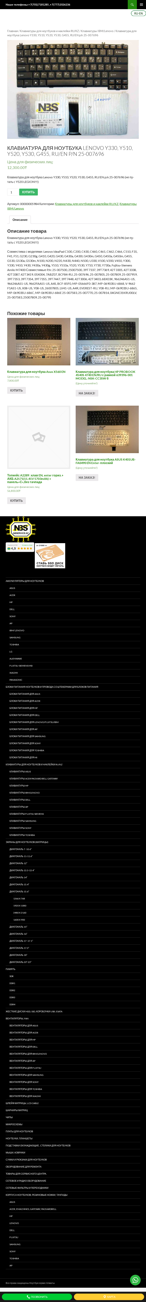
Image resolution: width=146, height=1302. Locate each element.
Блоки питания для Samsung (28, 736)
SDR (11, 976)
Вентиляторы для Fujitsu (25, 1067)
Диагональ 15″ (18, 926)
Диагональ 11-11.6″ (21, 856)
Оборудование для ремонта (23, 1166)
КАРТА (111, 1296)
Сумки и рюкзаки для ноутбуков (26, 1159)
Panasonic (16, 679)
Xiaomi (14, 672)
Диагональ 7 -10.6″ (21, 849)
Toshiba (14, 644)
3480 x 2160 (19, 912)
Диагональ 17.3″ (19, 948)
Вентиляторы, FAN (17, 1018)
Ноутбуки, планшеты (19, 1138)
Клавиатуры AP (19, 806)
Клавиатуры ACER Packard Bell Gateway (34, 778)
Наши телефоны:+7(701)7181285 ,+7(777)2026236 (38, 4)
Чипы (9, 1117)
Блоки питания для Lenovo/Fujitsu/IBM (34, 722)
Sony (13, 1251)
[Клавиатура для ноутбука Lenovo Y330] (73, 89)
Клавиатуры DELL (20, 799)
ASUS (12, 588)
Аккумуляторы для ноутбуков (25, 581)
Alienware (16, 658)
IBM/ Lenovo (17, 630)
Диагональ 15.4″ (19, 884)
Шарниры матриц (17, 1110)
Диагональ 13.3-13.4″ (22, 870)
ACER (12, 595)
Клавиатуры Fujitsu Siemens (27, 813)
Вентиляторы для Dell (24, 1046)
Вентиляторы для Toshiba (26, 1089)
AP (11, 623)
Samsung (15, 637)
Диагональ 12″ (18, 863)
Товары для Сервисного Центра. (26, 1173)
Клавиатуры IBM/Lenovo (97, 31)
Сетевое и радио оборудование (26, 1180)
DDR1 (12, 983)
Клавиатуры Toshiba (22, 835)
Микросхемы (14, 1124)
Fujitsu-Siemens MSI (21, 665)
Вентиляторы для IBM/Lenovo (28, 1053)
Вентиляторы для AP (22, 1060)
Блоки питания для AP (23, 729)
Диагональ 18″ (18, 955)
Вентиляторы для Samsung (27, 1075)
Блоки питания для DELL (25, 715)
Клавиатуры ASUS (20, 771)
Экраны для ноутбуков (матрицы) (27, 842)
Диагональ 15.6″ (19, 891)
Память (10, 969)
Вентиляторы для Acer (24, 1032)
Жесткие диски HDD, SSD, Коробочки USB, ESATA (34, 1011)
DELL (12, 609)
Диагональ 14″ (18, 877)
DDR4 (12, 1004)
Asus (12, 1202)
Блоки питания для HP (24, 708)
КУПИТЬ (28, 192)
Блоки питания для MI (23, 757)
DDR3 (12, 997)
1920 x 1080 (19, 905)
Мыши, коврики (15, 1152)
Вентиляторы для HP (23, 1039)
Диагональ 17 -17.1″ (21, 940)
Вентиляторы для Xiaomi (25, 1096)
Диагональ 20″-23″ (20, 962)
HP (11, 602)
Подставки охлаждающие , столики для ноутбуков (38, 1145)
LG (11, 651)
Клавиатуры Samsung (23, 820)
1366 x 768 (19, 898)
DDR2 (12, 990)
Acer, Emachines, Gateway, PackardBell (33, 1209)
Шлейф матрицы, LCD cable (22, 1103)
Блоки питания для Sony (25, 743)
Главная (12, 31)
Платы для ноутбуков (19, 1131)
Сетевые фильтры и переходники (27, 1187)
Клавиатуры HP (19, 785)
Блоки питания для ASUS (25, 693)
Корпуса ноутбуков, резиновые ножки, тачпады (36, 1194)
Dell (12, 1230)
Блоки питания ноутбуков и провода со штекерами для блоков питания (52, 686)
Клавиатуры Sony (20, 828)
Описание (20, 219)
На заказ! (87, 393)
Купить (16, 390)
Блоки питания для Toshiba (27, 750)
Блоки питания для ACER (25, 701)
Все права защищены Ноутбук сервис (26, 1283)
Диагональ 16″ (18, 933)
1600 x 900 (19, 919)
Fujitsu (14, 1237)
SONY (13, 616)
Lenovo (14, 1223)
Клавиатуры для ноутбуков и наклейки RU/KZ (49, 31)
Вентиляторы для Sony (24, 1082)
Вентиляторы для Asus (24, 1025)
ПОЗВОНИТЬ (39, 1296)
